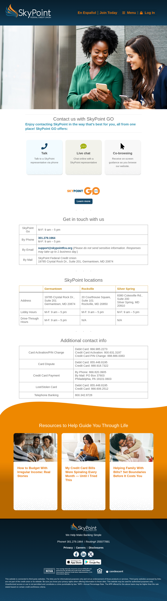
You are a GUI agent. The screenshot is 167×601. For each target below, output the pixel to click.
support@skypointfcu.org (55, 248)
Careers (81, 547)
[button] (138, 13)
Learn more (83, 201)
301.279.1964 (46, 238)
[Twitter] (91, 554)
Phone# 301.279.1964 (70, 541)
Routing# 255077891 (98, 541)
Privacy (68, 547)
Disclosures (96, 547)
